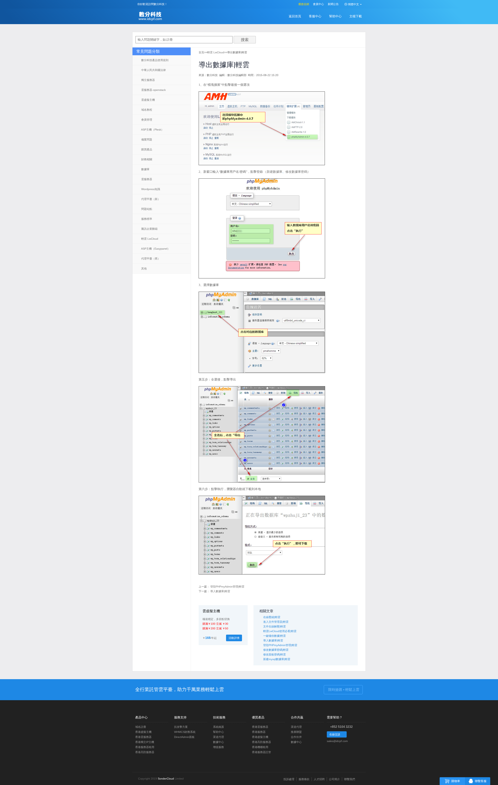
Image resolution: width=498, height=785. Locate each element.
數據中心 (218, 742)
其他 (143, 268)
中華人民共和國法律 (153, 70)
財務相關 (146, 159)
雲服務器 (146, 179)
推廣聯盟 (296, 731)
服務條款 (304, 779)
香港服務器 (259, 731)
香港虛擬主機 (143, 731)
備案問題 (146, 139)
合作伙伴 (296, 737)
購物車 (455, 781)
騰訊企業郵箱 (149, 228)
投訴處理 (288, 779)
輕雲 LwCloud (149, 238)
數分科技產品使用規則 (154, 60)
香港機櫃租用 (260, 747)
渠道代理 (218, 737)
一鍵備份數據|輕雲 (274, 635)
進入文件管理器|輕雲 (275, 621)
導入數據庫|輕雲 (220, 591)
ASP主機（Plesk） (152, 129)
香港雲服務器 (143, 737)
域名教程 (146, 109)
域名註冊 (140, 726)
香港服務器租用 (144, 747)
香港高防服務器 (144, 752)
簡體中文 (353, 4)
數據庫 (144, 169)
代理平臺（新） (150, 199)
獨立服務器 (147, 80)
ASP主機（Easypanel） (155, 248)
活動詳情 (234, 637)
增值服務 (218, 747)
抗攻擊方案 (181, 726)
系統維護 (218, 726)
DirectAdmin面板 (184, 737)
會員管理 (146, 119)
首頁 (201, 52)
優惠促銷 (303, 4)
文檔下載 (355, 16)
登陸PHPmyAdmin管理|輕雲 (227, 586)
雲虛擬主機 (147, 99)
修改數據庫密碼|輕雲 (275, 649)
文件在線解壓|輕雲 (274, 626)
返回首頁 (295, 16)
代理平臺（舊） (150, 258)
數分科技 (151, 16)
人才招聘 (319, 779)
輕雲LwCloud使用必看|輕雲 (279, 631)
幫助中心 (335, 16)
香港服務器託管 (261, 752)
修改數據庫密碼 (296, 171)
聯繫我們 (349, 779)
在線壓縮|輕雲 (271, 617)
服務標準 (146, 218)
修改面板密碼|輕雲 (274, 654)
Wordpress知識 (150, 189)
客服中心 (315, 16)
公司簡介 (334, 779)
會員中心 (318, 4)
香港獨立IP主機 (144, 742)
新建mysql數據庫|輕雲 (276, 659)
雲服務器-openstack (153, 89)
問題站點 (146, 209)
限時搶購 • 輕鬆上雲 (343, 690)
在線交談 (335, 734)
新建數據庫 (274, 171)
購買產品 (146, 149)
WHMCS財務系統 (185, 731)
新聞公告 (333, 4)
